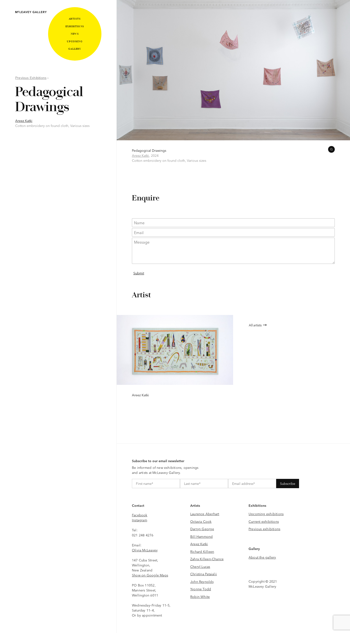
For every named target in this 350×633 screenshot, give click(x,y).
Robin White (200, 596)
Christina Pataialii (203, 573)
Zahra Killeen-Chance (207, 558)
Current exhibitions (264, 521)
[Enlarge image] (331, 149)
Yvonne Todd (200, 588)
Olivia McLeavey (145, 550)
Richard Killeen (202, 551)
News (75, 33)
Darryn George (202, 528)
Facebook (139, 515)
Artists (75, 18)
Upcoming (75, 41)
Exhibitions (74, 26)
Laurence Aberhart (204, 513)
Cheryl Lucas (200, 566)
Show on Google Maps (150, 575)
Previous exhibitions (264, 528)
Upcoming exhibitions (266, 513)
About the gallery (262, 557)
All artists (255, 325)
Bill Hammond (201, 536)
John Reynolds (202, 581)
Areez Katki (23, 120)
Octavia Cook (201, 521)
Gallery (74, 48)
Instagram (139, 520)
